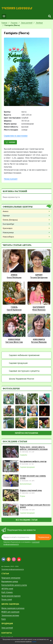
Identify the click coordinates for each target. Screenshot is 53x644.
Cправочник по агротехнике (15, 135)
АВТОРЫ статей (7, 588)
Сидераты (23, 455)
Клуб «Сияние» (7, 592)
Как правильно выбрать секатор (33, 461)
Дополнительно (25, 484)
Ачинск (5, 211)
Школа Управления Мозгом (21, 378)
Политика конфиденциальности (12, 569)
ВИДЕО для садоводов (10, 612)
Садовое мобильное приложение (24, 355)
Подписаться (43, 537)
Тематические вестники (10, 615)
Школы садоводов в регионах (12, 608)
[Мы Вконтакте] (3, 559)
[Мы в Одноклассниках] (9, 559)
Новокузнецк (8, 232)
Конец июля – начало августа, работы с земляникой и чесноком (34, 448)
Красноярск (7, 228)
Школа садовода (10, 604)
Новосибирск (8, 236)
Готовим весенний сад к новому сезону (33, 477)
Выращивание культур (9, 581)
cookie (34, 642)
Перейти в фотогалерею (26, 433)
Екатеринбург (8, 224)
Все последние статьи (26, 519)
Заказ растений (7, 628)
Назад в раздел (10, 178)
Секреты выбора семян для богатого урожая (35, 506)
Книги (3, 619)
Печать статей (6, 599)
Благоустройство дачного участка (14, 585)
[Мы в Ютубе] (19, 559)
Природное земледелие (10, 578)
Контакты (6, 633)
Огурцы (22, 496)
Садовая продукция (18, 363)
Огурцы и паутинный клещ (31, 490)
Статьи (5, 573)
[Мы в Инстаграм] (14, 559)
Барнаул (6, 215)
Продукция (7, 623)
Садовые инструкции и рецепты (24, 371)
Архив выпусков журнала (10, 596)
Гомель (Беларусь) (10, 219)
